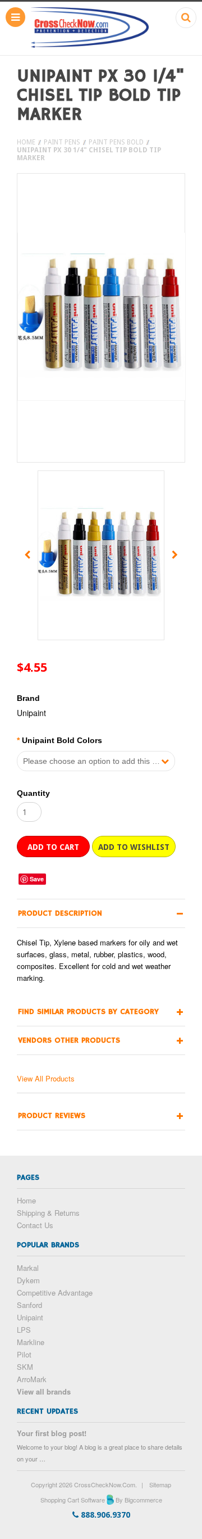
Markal (28, 1267)
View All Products (46, 1078)
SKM (25, 1366)
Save (37, 879)
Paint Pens (62, 142)
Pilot (24, 1354)
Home (26, 142)
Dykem (28, 1280)
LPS (24, 1329)
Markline (30, 1342)
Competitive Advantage (55, 1292)
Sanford (29, 1305)
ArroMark (32, 1379)
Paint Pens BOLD (116, 142)
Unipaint (30, 1317)
